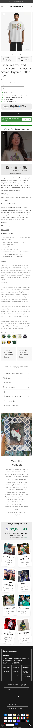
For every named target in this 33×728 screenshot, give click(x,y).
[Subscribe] (27, 689)
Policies (5, 675)
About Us (16, 671)
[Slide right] (21, 54)
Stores (15, 679)
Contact (5, 679)
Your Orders (6, 671)
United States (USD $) (15, 708)
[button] (2, 7)
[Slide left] (12, 54)
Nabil (21, 512)
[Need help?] (3, 725)
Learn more (13, 537)
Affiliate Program (25, 671)
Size (2, 85)
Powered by (22, 537)
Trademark (16, 675)
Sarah (15, 512)
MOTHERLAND (18, 727)
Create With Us (26, 677)
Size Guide (5, 230)
